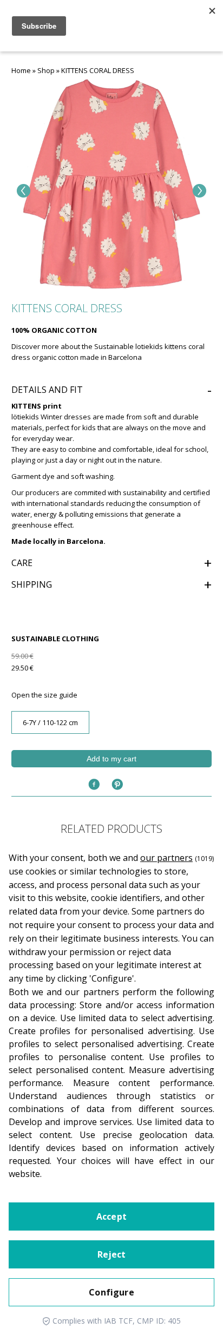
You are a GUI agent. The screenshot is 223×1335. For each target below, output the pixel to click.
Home (21, 70)
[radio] (50, 722)
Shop (46, 70)
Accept (111, 1216)
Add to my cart (111, 758)
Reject (111, 1254)
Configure (111, 1292)
